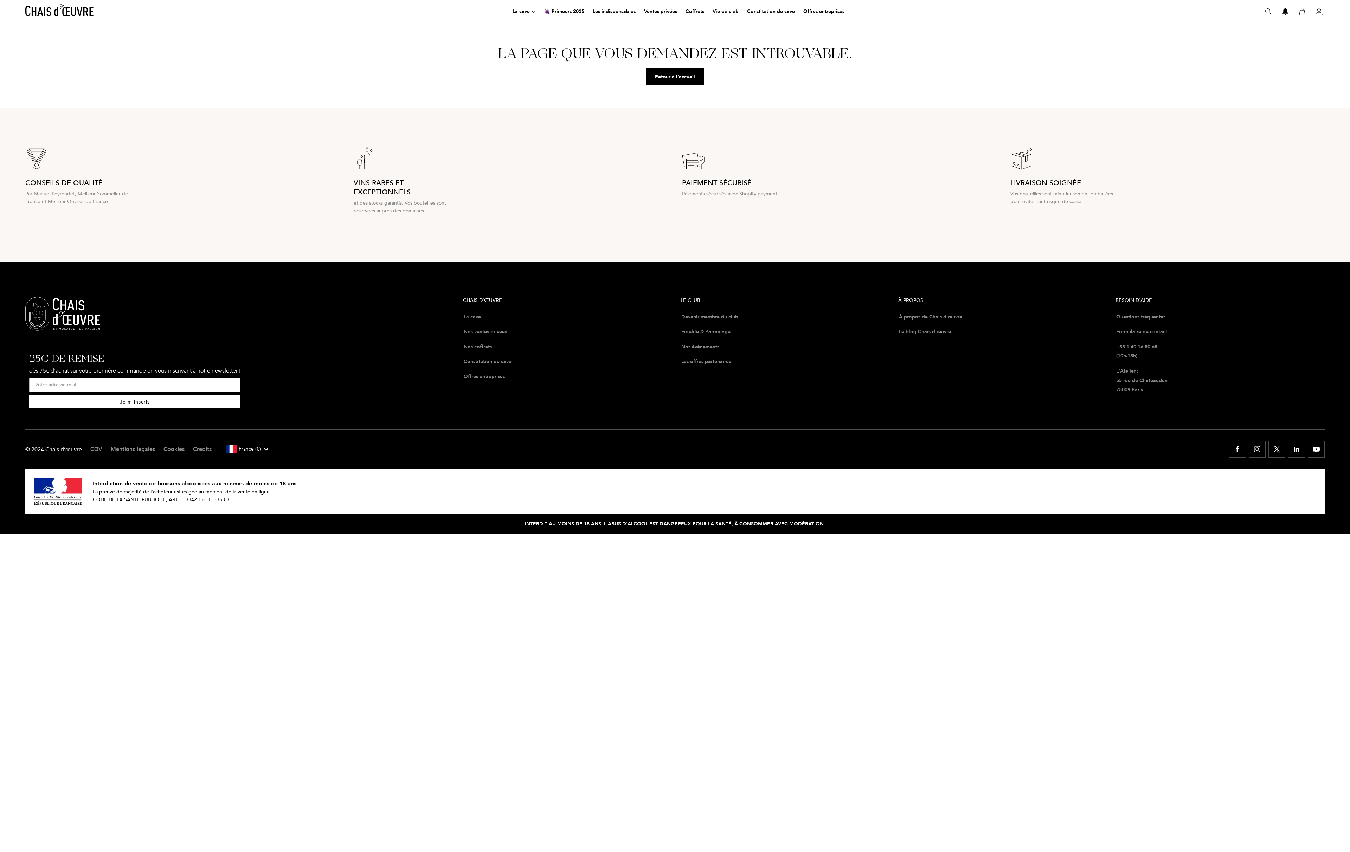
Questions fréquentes (1140, 317)
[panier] (1302, 11)
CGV (96, 449)
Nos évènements (700, 346)
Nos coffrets (478, 346)
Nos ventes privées (485, 331)
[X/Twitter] (1276, 449)
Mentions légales (133, 449)
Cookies (174, 449)
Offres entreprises (484, 376)
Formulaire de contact (1141, 331)
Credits (202, 449)
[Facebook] (1237, 449)
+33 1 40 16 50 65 (1136, 346)
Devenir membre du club (709, 317)
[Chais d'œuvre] (59, 11)
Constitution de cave (488, 361)
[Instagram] (1257, 449)
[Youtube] (1316, 449)
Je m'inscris (135, 402)
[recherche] (1268, 11)
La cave (472, 317)
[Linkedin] (1296, 449)
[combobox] (247, 449)
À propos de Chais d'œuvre (930, 317)
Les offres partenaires (706, 361)
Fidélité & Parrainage (706, 331)
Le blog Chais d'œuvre (925, 331)
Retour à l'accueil (675, 76)
